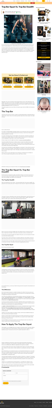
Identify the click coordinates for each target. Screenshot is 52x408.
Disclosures (50, 402)
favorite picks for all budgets (25, 166)
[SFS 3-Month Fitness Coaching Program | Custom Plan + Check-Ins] (43, 15)
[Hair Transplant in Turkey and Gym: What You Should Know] (43, 103)
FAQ (37, 402)
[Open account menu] (48, 1)
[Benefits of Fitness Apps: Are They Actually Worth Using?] (43, 86)
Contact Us (43, 402)
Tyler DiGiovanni (12, 12)
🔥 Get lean (43, 50)
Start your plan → (43, 57)
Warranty (40, 402)
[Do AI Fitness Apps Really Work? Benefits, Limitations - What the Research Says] (43, 69)
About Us (35, 402)
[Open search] (46, 1)
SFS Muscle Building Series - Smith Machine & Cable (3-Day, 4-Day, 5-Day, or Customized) (43, 39)
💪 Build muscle (44, 52)
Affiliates (47, 402)
